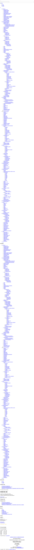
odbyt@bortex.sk (2, 522)
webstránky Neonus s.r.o (12, 549)
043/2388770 (8, 535)
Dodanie (3, 510)
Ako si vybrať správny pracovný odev (7, 514)
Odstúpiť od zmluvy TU (5, 512)
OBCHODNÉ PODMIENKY (6, 502)
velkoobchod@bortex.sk (20, 547)
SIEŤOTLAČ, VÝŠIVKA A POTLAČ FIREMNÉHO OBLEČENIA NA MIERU (13, 504)
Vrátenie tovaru (4, 511)
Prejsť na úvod (2, 496)
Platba (3, 509)
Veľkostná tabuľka (4, 513)
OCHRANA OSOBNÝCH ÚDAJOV (7, 503)
